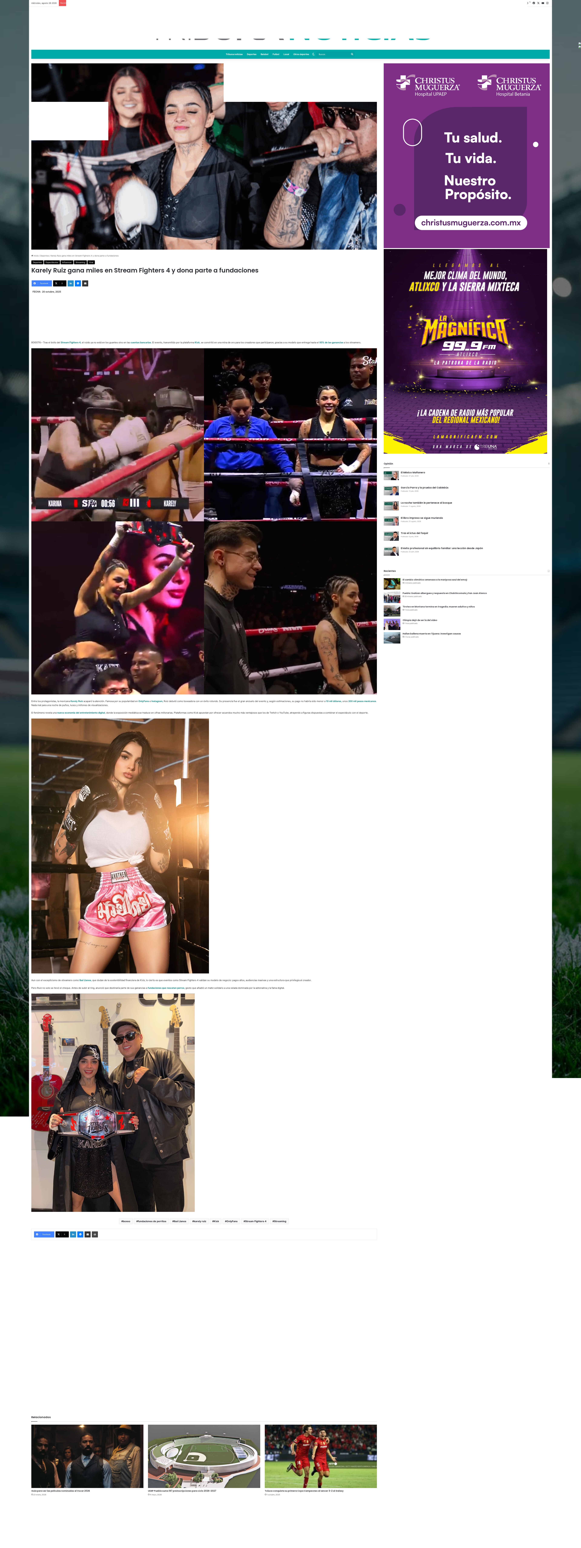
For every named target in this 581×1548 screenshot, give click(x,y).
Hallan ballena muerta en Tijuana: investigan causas (432, 633)
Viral (91, 262)
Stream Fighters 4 (255, 1221)
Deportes (251, 54)
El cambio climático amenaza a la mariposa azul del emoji (435, 579)
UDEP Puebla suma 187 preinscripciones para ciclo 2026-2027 (182, 1490)
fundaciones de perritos (152, 1221)
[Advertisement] (204, 315)
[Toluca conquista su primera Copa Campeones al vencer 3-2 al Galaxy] (321, 1456)
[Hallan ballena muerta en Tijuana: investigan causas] (392, 638)
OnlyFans (232, 1221)
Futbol (276, 54)
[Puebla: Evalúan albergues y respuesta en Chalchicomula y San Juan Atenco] (392, 597)
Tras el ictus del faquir (414, 533)
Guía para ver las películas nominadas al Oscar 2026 (60, 1490)
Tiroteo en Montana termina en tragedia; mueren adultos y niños (439, 606)
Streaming (80, 262)
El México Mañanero (413, 472)
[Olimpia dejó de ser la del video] (392, 624)
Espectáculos (52, 262)
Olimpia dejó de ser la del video (420, 620)
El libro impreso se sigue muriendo (422, 518)
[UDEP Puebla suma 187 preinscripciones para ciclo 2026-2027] (204, 1456)
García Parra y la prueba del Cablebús (424, 487)
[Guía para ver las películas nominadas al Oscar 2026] (87, 1456)
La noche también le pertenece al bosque (426, 502)
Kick (216, 1221)
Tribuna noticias (234, 54)
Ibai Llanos (180, 1221)
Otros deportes (301, 54)
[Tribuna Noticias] (290, 28)
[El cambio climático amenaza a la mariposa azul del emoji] (392, 584)
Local (286, 54)
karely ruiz (200, 1221)
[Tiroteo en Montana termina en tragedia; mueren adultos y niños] (392, 611)
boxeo (126, 1221)
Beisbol (264, 54)
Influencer (67, 262)
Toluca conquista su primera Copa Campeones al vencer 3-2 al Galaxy (304, 1490)
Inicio (36, 255)
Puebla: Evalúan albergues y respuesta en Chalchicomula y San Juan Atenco (445, 593)
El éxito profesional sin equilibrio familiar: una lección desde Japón (442, 548)
